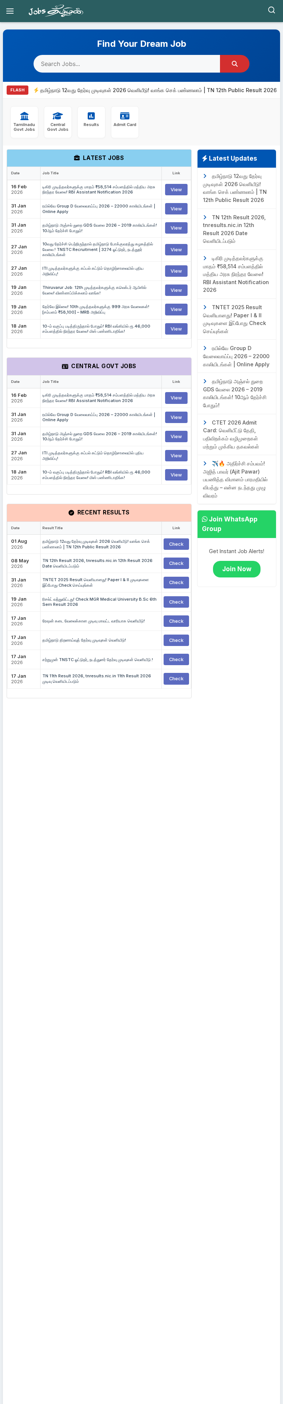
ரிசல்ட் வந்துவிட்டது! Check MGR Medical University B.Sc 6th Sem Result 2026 (99, 602)
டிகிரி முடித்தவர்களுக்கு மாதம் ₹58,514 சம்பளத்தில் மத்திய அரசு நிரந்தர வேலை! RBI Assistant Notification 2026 (98, 189)
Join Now (236, 569)
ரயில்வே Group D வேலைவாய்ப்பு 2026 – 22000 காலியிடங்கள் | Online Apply (98, 208)
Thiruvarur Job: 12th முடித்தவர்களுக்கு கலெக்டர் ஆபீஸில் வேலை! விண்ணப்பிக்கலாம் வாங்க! (94, 290)
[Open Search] (271, 11)
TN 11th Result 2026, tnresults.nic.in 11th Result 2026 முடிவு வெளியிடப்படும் (96, 678)
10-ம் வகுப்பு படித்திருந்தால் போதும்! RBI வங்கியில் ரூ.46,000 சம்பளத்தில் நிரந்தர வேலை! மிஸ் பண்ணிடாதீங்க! (96, 329)
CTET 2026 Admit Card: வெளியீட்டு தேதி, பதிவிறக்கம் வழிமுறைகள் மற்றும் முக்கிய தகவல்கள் (231, 434)
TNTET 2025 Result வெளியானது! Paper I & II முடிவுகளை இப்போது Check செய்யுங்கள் (95, 582)
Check (176, 544)
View (176, 189)
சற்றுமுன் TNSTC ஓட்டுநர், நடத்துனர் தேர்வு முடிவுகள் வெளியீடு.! (97, 659)
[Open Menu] (10, 11)
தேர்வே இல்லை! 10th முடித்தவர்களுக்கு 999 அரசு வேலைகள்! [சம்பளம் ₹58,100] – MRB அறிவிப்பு (95, 309)
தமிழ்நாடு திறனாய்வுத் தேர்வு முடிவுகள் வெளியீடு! (84, 640)
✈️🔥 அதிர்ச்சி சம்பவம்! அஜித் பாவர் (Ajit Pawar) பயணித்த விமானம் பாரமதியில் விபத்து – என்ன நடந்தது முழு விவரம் (235, 479)
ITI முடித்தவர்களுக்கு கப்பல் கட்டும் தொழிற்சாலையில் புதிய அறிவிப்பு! (93, 271)
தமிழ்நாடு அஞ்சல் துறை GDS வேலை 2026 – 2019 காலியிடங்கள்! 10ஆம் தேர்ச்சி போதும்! (99, 228)
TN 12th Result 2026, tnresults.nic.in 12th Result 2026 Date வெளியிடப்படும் (97, 563)
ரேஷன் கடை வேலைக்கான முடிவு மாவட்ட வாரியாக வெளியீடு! (93, 621)
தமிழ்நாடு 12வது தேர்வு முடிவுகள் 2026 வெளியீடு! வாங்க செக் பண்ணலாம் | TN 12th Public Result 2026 (146, 90)
